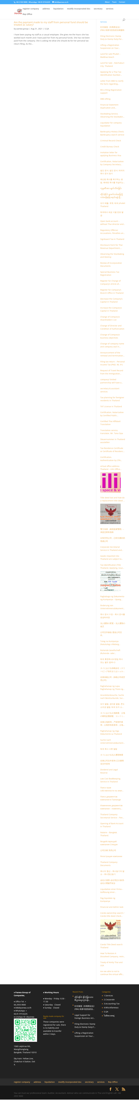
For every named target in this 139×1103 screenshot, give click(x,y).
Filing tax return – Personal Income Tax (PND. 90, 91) (112, 363)
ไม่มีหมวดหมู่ (109, 1015)
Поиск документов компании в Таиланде (110, 798)
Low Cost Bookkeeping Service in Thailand (110, 780)
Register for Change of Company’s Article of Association (110, 282)
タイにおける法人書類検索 (111, 754)
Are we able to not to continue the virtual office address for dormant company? (112, 973)
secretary (98, 9)
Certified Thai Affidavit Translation (110, 423)
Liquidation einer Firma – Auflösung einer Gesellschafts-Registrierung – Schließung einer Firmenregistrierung (112, 891)
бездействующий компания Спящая (109, 843)
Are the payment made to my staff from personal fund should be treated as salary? (51, 23)
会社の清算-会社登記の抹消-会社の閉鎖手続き (112, 881)
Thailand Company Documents (108, 863)
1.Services (108, 995)
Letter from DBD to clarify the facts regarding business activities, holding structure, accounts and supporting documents (112, 83)
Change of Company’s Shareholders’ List (110, 318)
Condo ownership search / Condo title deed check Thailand (112, 915)
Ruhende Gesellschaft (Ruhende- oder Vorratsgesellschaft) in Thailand (110, 652)
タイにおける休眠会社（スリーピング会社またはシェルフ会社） (112, 670)
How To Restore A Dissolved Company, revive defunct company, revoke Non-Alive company (112, 955)
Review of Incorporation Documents (111, 264)
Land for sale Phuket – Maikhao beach (110, 55)
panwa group (23, 28)
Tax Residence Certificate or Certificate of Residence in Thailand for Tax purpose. (112, 450)
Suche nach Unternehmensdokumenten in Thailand (112, 742)
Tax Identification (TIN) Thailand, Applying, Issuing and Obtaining (112, 567)
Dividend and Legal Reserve (109, 771)
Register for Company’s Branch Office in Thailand (112, 291)
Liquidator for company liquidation (111, 124)
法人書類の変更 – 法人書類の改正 (112, 625)
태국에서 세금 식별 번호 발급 (111, 213)
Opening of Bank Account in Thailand (111, 825)
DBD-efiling (105, 99)
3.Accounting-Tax (111, 1003)
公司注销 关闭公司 (108, 850)
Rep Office (27, 14)
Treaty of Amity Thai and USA (111, 964)
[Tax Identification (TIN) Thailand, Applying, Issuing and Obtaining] (110, 581)
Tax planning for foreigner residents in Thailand (112, 399)
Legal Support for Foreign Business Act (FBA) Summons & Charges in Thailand (84, 1017)
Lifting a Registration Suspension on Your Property (109, 47)
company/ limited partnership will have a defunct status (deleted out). (110, 381)
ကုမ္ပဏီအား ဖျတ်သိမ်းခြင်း (111, 188)
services (109, 9)
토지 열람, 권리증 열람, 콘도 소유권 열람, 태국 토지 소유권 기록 (112, 706)
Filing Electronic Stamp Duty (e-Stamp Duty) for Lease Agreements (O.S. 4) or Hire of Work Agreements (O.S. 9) (112, 38)
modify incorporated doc (78, 9)
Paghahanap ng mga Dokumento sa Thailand (111, 732)
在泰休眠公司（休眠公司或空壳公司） (112, 678)
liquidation (58, 9)
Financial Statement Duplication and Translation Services (109, 106)
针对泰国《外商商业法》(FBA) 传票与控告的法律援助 (112, 28)
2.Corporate (109, 999)
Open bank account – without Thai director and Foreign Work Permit (112, 223)
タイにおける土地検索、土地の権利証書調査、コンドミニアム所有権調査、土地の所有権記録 (112, 715)
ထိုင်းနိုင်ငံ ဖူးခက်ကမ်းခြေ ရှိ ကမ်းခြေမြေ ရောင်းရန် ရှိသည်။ (111, 196)
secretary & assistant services (109, 390)
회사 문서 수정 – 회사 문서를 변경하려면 (112, 616)
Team (114, 2)
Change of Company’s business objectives (110, 336)
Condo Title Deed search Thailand (111, 946)
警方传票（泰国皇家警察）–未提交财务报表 (112, 530)
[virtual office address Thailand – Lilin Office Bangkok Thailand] (110, 482)
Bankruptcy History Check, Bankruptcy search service (112, 133)
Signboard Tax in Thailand (112, 239)
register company (31, 9)
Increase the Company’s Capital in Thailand (111, 309)
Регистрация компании (111, 856)
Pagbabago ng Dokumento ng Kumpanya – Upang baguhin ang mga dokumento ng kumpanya (112, 598)
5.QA (47, 28)
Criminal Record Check (110, 140)
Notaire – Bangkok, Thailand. (108, 834)
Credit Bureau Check (109, 146)
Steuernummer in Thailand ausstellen (112, 441)
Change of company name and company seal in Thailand (112, 345)
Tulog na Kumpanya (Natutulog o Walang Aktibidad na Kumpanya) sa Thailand (111, 643)
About (107, 2)
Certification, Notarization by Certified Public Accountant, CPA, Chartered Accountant (112, 414)
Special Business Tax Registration (109, 273)
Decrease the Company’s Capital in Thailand (111, 300)
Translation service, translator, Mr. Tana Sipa (111, 432)
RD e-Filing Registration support (111, 91)
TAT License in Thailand (111, 406)
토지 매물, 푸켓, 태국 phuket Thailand (112, 204)
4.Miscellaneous (111, 1007)
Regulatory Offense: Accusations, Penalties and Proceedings (112, 232)
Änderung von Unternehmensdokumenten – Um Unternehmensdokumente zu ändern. (112, 607)
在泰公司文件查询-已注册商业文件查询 (112, 762)
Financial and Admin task (111, 907)
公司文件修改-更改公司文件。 (111, 634)
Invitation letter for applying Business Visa (110, 154)
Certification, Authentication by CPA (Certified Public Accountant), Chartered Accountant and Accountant (110, 459)
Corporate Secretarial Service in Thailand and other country (111, 549)
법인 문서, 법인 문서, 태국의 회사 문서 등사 (112, 172)
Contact (122, 2)
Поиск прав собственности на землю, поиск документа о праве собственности (112, 789)
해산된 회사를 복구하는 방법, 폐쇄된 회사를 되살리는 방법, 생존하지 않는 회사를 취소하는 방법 (111, 181)
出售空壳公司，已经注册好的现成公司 (112, 539)
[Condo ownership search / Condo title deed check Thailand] (110, 929)
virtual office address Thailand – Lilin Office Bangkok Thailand (110, 468)
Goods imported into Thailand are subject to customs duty (110, 558)
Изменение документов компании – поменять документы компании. (111, 807)
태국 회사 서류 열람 (108, 749)
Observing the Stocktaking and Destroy (112, 255)
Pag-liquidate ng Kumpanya (107, 899)
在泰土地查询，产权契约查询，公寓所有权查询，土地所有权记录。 (112, 724)
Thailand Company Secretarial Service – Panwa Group (112, 816)
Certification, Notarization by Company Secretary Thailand (112, 163)
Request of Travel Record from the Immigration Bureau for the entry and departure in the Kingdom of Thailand (112, 372)
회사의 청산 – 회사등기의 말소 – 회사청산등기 (112, 872)
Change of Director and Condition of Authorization (112, 327)
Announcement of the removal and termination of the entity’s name (111, 354)
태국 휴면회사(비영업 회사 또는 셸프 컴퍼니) (111, 660)
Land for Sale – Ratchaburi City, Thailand (112, 64)
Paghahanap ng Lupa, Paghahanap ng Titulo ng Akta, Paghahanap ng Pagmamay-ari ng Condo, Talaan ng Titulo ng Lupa (111, 688)
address (46, 9)
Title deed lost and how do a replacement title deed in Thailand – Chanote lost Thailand (112, 499)
